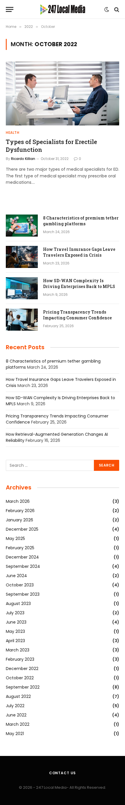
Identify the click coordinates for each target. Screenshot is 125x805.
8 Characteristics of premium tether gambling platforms (81, 220)
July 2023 (15, 613)
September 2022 (23, 687)
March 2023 (17, 650)
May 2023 (15, 631)
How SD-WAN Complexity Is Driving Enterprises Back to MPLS (79, 283)
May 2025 (15, 538)
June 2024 (16, 576)
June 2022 (16, 715)
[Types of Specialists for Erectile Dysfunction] (62, 93)
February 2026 (20, 511)
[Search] (116, 9)
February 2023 (20, 659)
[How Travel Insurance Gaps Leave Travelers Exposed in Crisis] (22, 257)
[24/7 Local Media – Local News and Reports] (62, 9)
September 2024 (23, 566)
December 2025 (22, 529)
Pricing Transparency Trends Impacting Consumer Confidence (77, 314)
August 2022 (18, 696)
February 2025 (20, 548)
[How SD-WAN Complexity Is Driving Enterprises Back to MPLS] (22, 288)
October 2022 (20, 678)
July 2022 (15, 706)
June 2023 (16, 622)
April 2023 (15, 641)
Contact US (62, 772)
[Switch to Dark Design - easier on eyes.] (106, 9)
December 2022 (22, 668)
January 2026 (19, 520)
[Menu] (9, 9)
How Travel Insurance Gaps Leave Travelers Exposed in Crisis (79, 252)
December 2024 (22, 557)
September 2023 (23, 594)
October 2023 (20, 585)
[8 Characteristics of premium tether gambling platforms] (22, 226)
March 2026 (18, 501)
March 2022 (17, 724)
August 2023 (18, 603)
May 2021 (15, 733)
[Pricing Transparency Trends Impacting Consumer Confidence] (22, 320)
